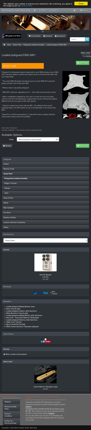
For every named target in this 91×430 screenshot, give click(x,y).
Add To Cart (83, 63)
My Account (60, 36)
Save (48, 341)
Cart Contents (35, 36)
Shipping (8, 402)
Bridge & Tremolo (10, 183)
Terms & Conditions (8, 415)
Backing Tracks (9, 169)
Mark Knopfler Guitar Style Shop (16, 10)
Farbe (11, 139)
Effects (6, 203)
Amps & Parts (8, 198)
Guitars (6, 164)
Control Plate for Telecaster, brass (45, 387)
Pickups (7, 188)
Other (6, 193)
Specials (6, 249)
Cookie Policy (26, 5)
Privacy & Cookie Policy (10, 407)
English (53, 10)
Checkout (48, 36)
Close (81, 3)
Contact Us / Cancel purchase (10, 422)
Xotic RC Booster (45, 275)
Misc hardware (9, 208)
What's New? (8, 361)
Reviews (8, 146)
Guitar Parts (17, 45)
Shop (9, 45)
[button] (8, 22)
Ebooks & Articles (10, 217)
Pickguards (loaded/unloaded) (33, 45)
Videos (6, 227)
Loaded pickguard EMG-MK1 (56, 45)
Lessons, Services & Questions (14, 222)
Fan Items (7, 212)
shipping (88, 56)
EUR (42, 10)
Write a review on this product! (16, 354)
